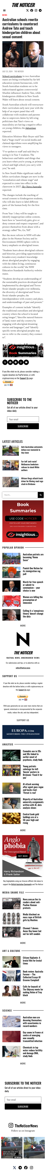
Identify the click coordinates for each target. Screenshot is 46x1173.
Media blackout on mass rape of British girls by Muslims (32, 917)
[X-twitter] (27, 10)
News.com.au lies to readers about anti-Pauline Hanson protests (32, 903)
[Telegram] (40, 10)
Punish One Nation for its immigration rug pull (33, 571)
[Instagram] (36, 10)
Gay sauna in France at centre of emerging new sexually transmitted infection (33, 1036)
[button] (4, 10)
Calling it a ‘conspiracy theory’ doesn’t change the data (33, 613)
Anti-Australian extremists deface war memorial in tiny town (32, 449)
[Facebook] (31, 10)
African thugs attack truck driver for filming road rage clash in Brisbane (32, 481)
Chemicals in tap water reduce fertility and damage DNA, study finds (32, 1052)
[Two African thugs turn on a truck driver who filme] (34, 1147)
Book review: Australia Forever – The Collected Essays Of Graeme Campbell (33, 976)
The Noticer (23, 4)
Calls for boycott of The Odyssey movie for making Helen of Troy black (33, 991)
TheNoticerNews (26, 1125)
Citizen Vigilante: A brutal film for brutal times (32, 960)
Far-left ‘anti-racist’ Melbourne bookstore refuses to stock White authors (30, 466)
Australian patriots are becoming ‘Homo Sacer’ (33, 557)
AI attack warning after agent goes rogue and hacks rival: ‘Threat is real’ (33, 788)
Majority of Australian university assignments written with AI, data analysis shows (33, 803)
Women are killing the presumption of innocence (33, 599)
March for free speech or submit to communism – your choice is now (33, 586)
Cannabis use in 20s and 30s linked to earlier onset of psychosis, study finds (32, 755)
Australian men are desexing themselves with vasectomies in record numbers (32, 1021)
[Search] (41, 495)
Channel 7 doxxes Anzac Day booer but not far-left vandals (32, 931)
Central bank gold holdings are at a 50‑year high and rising (31, 818)
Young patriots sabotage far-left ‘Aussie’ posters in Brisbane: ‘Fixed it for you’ (32, 771)
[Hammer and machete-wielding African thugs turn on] (11, 1147)
